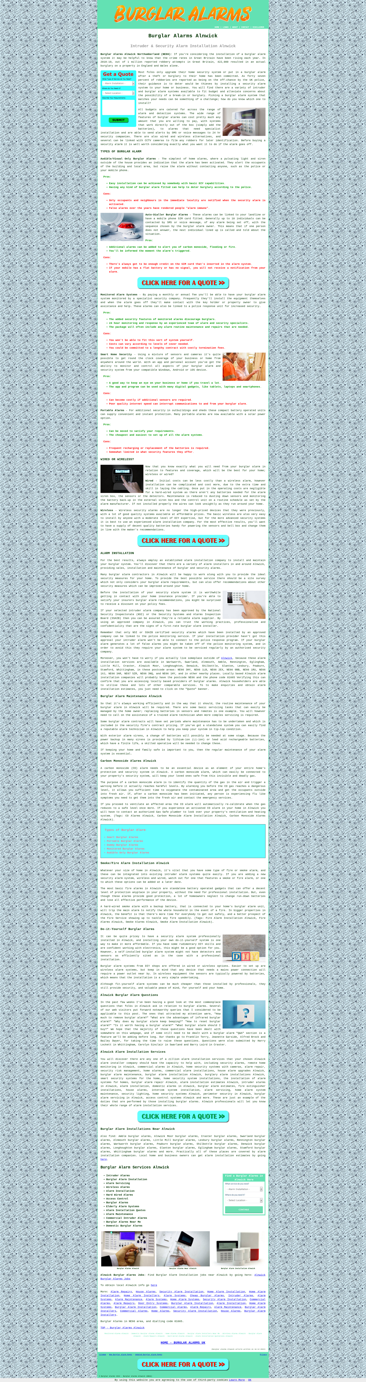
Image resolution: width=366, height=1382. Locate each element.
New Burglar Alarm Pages (120, 1355)
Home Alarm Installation (226, 1291)
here (104, 1159)
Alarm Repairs (121, 1291)
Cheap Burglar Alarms (207, 1295)
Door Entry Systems (153, 1303)
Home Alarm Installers (141, 1295)
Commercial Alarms (173, 1307)
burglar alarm (111, 707)
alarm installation (219, 1155)
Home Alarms (160, 1311)
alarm (261, 658)
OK (249, 1380)
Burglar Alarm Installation (192, 1303)
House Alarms (145, 1291)
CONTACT (245, 27)
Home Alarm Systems (184, 1299)
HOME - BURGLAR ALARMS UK (183, 1342)
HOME (217, 27)
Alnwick (226, 658)
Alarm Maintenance (128, 1299)
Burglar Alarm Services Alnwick (135, 1167)
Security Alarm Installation (181, 1291)
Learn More (237, 1380)
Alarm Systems (175, 1295)
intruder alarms (253, 1082)
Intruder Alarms (240, 1295)
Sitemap (102, 1355)
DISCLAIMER (258, 27)
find (112, 1136)
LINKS (225, 27)
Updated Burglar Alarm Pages (148, 1355)
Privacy (263, 1355)
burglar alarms (169, 117)
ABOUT (235, 27)
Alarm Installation (231, 1303)
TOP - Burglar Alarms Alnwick (123, 1327)
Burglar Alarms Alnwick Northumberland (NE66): (136, 54)
